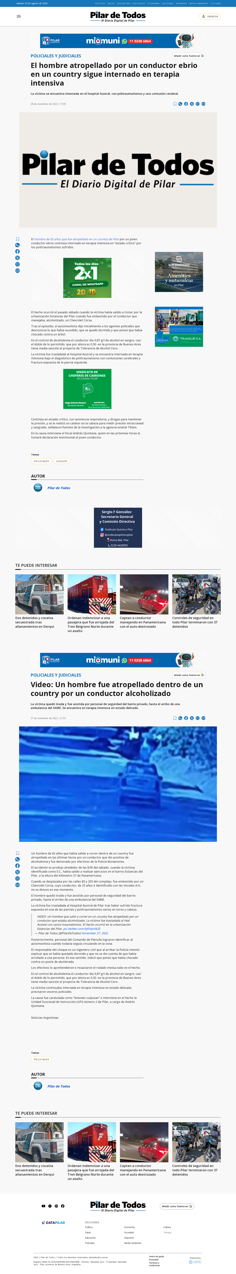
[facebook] (186, 104)
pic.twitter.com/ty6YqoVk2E (81, 929)
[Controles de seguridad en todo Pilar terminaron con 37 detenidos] (196, 594)
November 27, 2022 (95, 933)
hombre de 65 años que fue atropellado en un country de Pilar (76, 239)
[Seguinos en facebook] (63, 1206)
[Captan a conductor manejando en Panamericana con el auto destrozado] (144, 594)
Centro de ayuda (156, 1256)
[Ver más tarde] (174, 104)
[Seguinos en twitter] (50, 1206)
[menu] (18, 16)
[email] (198, 104)
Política (100, 3)
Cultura (216, 3)
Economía (153, 3)
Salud (111, 3)
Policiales (139, 3)
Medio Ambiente (199, 3)
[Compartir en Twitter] (192, 104)
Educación (123, 3)
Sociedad (167, 3)
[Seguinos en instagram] (56, 1206)
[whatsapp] (180, 104)
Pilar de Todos (58, 488)
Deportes (181, 3)
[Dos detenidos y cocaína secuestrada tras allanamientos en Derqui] (39, 594)
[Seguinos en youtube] (43, 1206)
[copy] (203, 104)
